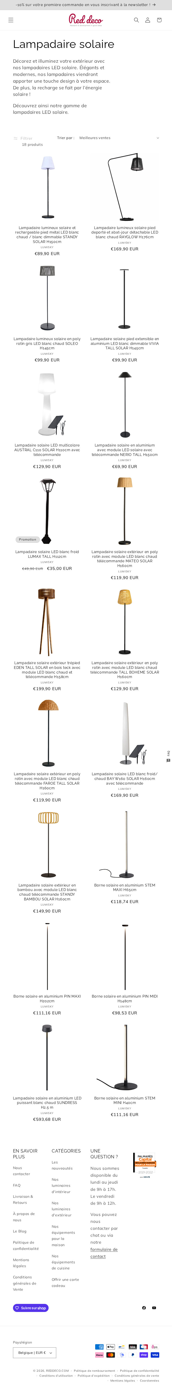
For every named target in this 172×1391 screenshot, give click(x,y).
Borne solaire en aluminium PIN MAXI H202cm (47, 998)
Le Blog (20, 1231)
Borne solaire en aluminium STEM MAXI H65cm (124, 887)
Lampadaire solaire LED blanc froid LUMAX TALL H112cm (47, 554)
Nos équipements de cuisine (63, 1262)
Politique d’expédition (94, 1375)
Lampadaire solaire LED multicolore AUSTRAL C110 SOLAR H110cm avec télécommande (47, 450)
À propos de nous (24, 1216)
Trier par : (65, 137)
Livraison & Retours (23, 1199)
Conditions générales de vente (137, 1375)
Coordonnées (149, 1380)
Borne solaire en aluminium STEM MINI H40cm (124, 1100)
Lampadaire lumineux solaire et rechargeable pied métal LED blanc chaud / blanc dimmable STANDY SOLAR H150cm (47, 235)
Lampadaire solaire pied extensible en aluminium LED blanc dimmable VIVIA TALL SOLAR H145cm (124, 343)
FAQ (17, 1185)
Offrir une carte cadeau (65, 1282)
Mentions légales (21, 1263)
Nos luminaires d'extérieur (62, 1209)
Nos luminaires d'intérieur (61, 1185)
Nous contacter (21, 1171)
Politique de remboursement (94, 1370)
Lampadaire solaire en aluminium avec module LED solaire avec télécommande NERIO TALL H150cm (125, 450)
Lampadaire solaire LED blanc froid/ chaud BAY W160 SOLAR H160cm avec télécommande (125, 778)
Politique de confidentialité (26, 1245)
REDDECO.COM (57, 1370)
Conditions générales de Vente (25, 1283)
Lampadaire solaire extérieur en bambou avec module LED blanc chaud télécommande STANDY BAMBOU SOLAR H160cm (47, 892)
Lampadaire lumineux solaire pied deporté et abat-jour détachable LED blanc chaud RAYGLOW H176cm (124, 232)
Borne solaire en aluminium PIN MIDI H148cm (125, 998)
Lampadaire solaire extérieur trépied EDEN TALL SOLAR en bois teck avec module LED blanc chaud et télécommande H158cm (47, 670)
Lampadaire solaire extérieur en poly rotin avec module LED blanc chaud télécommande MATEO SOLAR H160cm (125, 559)
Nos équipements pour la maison (63, 1235)
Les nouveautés (62, 1165)
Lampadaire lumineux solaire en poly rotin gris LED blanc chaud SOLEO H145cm (47, 343)
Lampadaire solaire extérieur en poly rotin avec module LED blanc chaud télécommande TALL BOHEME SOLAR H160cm (124, 670)
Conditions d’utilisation (56, 1375)
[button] (11, 20)
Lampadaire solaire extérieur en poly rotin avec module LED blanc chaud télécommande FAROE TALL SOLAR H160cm (47, 781)
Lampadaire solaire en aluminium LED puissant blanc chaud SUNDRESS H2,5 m (47, 1103)
